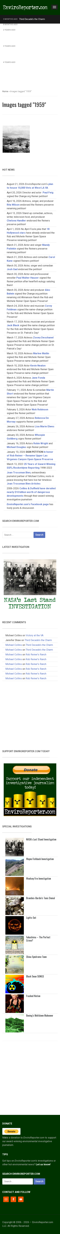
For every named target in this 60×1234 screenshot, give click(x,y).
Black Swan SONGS (35, 976)
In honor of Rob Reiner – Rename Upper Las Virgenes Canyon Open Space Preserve (30, 455)
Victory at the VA (34, 635)
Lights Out (31, 917)
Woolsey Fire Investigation (38, 878)
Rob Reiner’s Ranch (28, 24)
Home (5, 91)
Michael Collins (13, 645)
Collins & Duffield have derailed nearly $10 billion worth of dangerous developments (31, 492)
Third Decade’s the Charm (32, 19)
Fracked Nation (33, 996)
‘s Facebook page (28, 504)
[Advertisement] (30, 55)
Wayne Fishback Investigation (40, 859)
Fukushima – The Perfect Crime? (38, 938)
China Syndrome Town (36, 957)
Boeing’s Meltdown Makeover (39, 1015)
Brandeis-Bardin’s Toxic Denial (40, 898)
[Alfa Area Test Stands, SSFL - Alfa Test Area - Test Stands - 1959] (16, 139)
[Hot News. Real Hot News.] (25, 7)
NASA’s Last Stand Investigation (41, 839)
